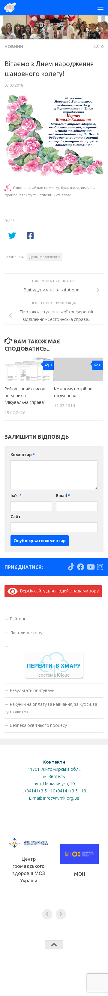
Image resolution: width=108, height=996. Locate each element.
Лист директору (26, 632)
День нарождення (44, 257)
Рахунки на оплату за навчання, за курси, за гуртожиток (50, 708)
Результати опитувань (32, 690)
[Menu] (100, 7)
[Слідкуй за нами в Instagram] (100, 566)
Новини (13, 46)
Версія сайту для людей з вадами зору (58, 590)
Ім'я (16, 495)
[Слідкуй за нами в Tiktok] (71, 566)
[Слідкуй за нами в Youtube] (90, 566)
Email (63, 495)
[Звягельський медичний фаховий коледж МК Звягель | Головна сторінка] (12, 7)
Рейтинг (18, 618)
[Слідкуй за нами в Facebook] (80, 566)
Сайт (15, 516)
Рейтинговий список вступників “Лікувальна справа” (24, 395)
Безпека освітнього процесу (38, 725)
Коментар (22, 454)
